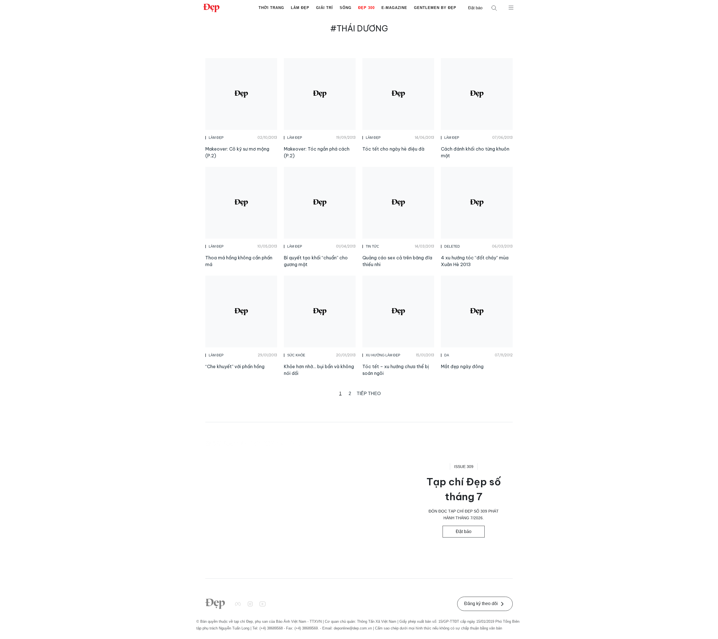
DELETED (452, 246)
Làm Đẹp (300, 8)
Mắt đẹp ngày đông (462, 366)
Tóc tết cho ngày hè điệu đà (393, 149)
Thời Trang (271, 8)
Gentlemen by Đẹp (435, 8)
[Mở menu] (511, 7)
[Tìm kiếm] (494, 7)
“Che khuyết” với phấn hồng (234, 366)
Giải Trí (324, 8)
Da (446, 355)
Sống (345, 8)
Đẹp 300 (366, 8)
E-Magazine (394, 8)
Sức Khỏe (296, 355)
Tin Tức (372, 246)
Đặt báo (475, 7)
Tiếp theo (369, 393)
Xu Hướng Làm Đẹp (383, 355)
